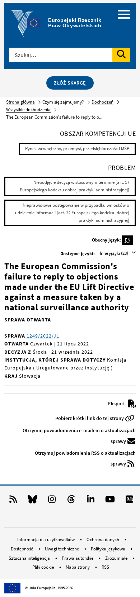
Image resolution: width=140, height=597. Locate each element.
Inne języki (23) (114, 253)
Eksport (117, 403)
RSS (105, 567)
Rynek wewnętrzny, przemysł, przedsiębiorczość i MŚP (77, 148)
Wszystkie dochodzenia (28, 109)
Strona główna (20, 102)
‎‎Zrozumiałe (117, 558)
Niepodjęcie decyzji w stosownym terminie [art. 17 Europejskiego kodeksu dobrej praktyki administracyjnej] (74, 186)
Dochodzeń (102, 102)
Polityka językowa (108, 549)
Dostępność (22, 549)
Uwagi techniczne (62, 549)
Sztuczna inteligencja (30, 558)
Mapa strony (78, 567)
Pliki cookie (43, 567)
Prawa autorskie (78, 558)
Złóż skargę (70, 83)
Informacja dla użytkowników (46, 539)
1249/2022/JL (42, 336)
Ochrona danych (103, 539)
